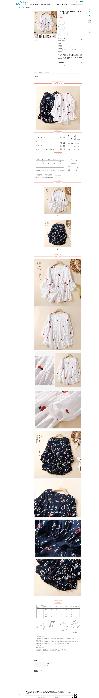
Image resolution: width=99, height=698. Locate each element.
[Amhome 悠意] (22, 3)
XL (63, 28)
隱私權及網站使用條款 (41, 697)
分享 (60, 65)
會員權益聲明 (57, 697)
